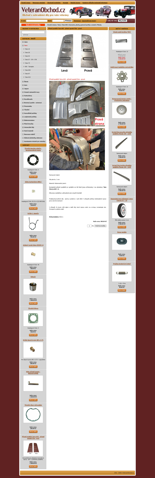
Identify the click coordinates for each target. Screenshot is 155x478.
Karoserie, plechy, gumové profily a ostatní (82, 25)
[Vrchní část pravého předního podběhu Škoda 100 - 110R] (122, 150)
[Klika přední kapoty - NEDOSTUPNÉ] (33, 390)
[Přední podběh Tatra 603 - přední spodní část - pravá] (78, 75)
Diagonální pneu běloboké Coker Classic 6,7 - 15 (122, 199)
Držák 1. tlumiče (33, 213)
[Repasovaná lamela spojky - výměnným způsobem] (122, 117)
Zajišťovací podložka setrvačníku (121, 67)
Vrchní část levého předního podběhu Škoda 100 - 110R (121, 166)
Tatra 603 (65, 25)
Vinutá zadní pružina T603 (122, 32)
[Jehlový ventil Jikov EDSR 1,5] (33, 262)
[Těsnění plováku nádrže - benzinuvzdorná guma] (33, 167)
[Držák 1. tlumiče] (33, 230)
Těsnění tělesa (33, 308)
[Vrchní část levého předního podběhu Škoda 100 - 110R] (122, 184)
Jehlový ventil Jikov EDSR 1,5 (33, 245)
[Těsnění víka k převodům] (33, 422)
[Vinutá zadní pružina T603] (122, 48)
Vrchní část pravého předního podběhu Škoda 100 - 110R (122, 133)
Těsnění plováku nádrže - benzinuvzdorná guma (33, 149)
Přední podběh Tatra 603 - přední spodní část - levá (33, 437)
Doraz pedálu (121, 232)
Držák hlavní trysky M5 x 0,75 (33, 340)
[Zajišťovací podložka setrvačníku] (122, 84)
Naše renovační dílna (33, 25)
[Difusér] (33, 293)
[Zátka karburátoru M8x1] (33, 198)
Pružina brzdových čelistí (122, 264)
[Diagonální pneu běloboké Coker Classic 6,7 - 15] (122, 217)
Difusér (33, 277)
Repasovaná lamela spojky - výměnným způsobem (122, 99)
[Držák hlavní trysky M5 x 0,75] (33, 357)
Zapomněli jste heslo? (89, 20)
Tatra (59, 25)
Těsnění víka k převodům (33, 405)
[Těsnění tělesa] (33, 325)
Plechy (99, 25)
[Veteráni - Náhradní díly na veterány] (42, 11)
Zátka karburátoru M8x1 (33, 182)
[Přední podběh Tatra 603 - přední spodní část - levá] (33, 455)
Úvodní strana (51, 25)
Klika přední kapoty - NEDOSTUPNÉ (33, 372)
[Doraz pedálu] (122, 249)
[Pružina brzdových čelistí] (122, 280)
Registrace (77, 20)
